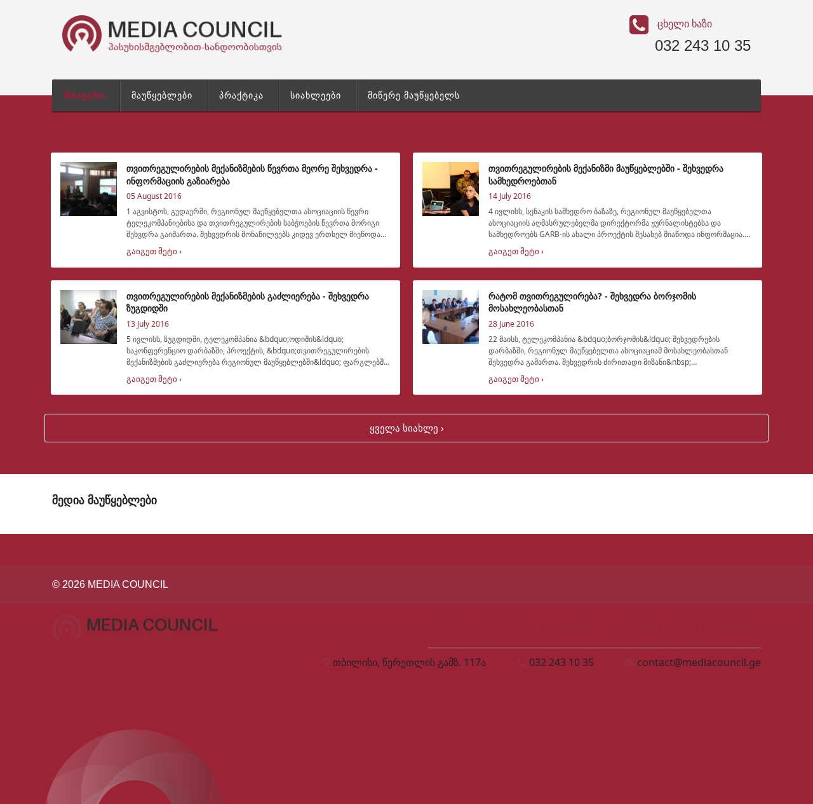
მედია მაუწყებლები (104, 499)
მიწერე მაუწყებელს (414, 95)
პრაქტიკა (241, 95)
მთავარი (84, 95)
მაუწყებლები (161, 95)
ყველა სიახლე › (407, 427)
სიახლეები (315, 95)
